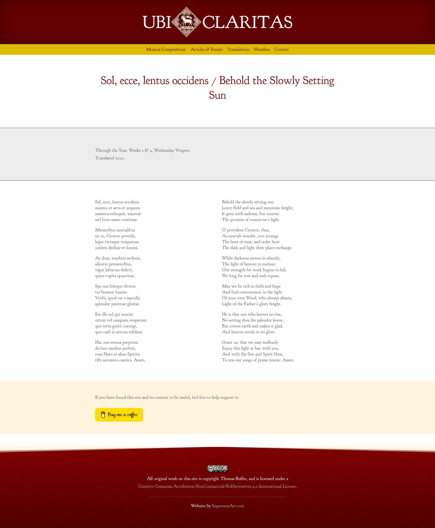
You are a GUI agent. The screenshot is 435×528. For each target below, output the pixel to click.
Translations (238, 49)
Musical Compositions (166, 49)
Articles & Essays (206, 49)
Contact (282, 49)
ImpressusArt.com (228, 506)
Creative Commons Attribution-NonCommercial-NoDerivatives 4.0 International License (217, 486)
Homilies (262, 49)
